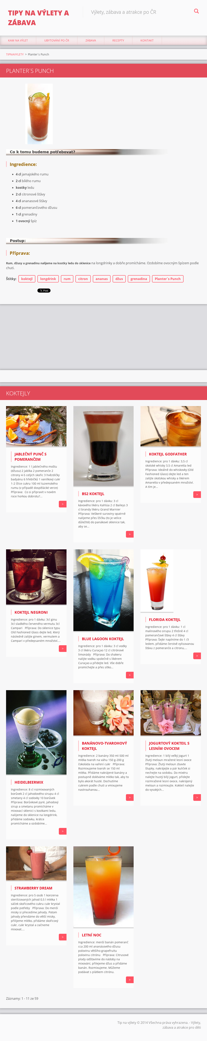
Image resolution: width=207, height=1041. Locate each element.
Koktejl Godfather (168, 454)
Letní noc (91, 935)
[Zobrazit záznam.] (36, 446)
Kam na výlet (18, 40)
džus (119, 279)
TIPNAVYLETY (15, 54)
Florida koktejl (165, 619)
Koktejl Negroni (31, 612)
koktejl (27, 279)
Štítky (11, 279)
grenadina (139, 279)
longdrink (48, 279)
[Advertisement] (103, 336)
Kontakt (147, 40)
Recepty (118, 40)
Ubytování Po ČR (56, 40)
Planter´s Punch (168, 279)
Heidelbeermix (29, 782)
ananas (102, 279)
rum (67, 279)
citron (83, 279)
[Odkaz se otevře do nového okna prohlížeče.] (39, 114)
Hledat (196, 11)
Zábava (91, 40)
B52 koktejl (93, 493)
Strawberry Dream (33, 888)
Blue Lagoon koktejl (103, 638)
